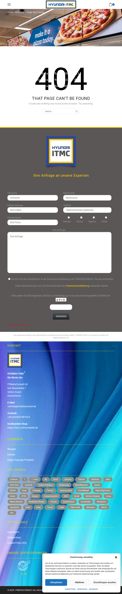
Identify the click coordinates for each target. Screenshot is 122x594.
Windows (90, 507)
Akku (108, 479)
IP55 (24, 496)
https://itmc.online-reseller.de (22, 427)
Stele (38, 507)
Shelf (27, 507)
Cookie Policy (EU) (17, 542)
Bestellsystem (81, 485)
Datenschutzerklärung (77, 285)
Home (10, 12)
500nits (67, 479)
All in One (14, 485)
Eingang (36, 490)
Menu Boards (16, 501)
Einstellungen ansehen (105, 582)
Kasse (35, 496)
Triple (61, 507)
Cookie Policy (70, 589)
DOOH (13, 490)
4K (45, 479)
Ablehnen (79, 582)
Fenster (50, 490)
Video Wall (75, 507)
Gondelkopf (83, 490)
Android (28, 485)
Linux (108, 496)
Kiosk (76, 496)
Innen (12, 496)
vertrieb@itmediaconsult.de (21, 406)
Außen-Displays (45, 485)
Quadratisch (69, 501)
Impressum (93, 589)
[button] (116, 557)
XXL (12, 513)
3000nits (95, 479)
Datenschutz (82, 589)
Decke (97, 485)
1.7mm (35, 479)
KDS (66, 496)
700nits (81, 479)
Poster (54, 501)
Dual (24, 490)
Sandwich (14, 507)
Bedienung (64, 485)
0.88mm (14, 479)
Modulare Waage (36, 501)
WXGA (104, 507)
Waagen (11, 449)
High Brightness (102, 490)
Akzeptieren (56, 582)
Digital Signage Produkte (20, 460)
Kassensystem (51, 496)
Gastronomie (66, 490)
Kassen (11, 454)
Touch (50, 507)
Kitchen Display (93, 496)
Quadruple (85, 501)
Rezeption (101, 501)
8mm (55, 479)
